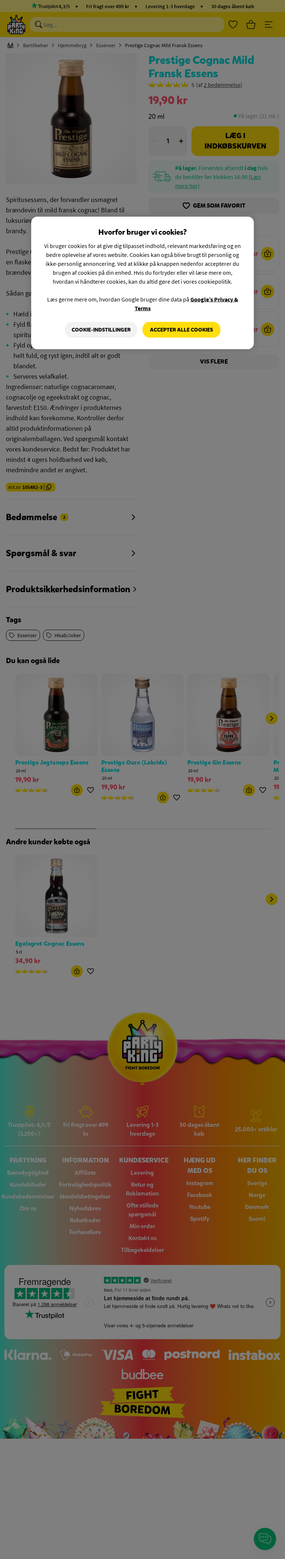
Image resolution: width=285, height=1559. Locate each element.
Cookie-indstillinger (101, 329)
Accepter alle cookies (181, 329)
